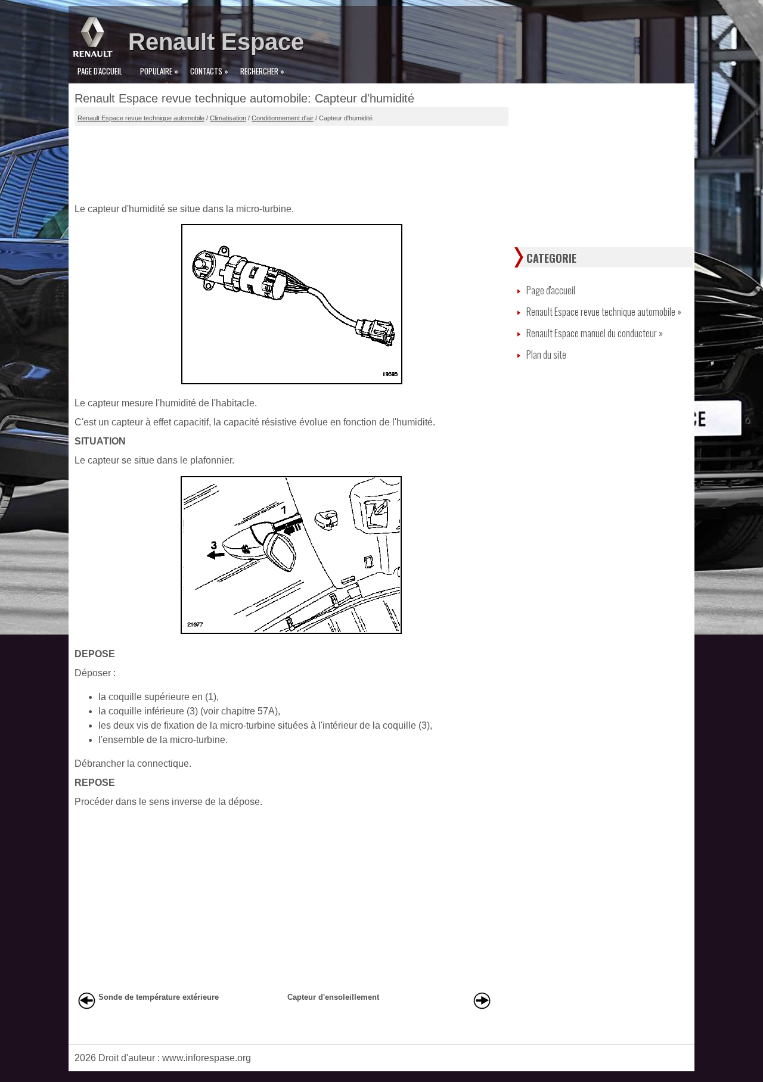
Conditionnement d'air (283, 118)
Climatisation (228, 118)
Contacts (209, 71)
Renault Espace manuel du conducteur (594, 333)
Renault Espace (216, 42)
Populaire (159, 71)
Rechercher (262, 71)
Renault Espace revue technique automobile (140, 118)
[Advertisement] (291, 161)
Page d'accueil (99, 71)
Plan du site (546, 354)
